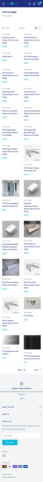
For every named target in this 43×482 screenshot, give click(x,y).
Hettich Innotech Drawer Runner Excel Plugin (32, 40)
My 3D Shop (6, 34)
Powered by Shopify (8, 477)
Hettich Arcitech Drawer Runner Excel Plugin (10, 40)
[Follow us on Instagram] (4, 455)
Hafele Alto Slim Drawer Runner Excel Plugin (10, 94)
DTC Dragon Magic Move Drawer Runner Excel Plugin (10, 132)
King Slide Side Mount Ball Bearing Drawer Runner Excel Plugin (10, 247)
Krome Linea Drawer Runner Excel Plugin (10, 112)
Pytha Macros (7, 56)
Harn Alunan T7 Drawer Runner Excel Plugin (10, 75)
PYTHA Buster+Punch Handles (10, 352)
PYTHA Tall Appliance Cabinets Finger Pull (10, 204)
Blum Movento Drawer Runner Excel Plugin (10, 283)
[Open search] (29, 3)
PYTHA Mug (28, 316)
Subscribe (10, 442)
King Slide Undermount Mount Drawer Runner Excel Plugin (32, 207)
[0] (38, 3)
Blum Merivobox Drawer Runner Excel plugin (32, 285)
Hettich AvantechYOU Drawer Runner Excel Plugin (32, 113)
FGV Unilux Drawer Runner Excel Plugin (31, 57)
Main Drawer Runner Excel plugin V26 (31, 169)
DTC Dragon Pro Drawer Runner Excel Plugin (32, 246)
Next (36, 370)
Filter (8, 28)
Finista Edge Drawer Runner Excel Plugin (31, 74)
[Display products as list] (40, 28)
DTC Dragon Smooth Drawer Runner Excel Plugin (10, 151)
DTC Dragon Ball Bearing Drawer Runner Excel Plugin (31, 132)
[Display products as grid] (36, 28)
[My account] (34, 3)
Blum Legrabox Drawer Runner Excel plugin (10, 323)
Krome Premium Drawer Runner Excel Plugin (32, 94)
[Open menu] (3, 4)
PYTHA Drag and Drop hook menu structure (32, 357)
